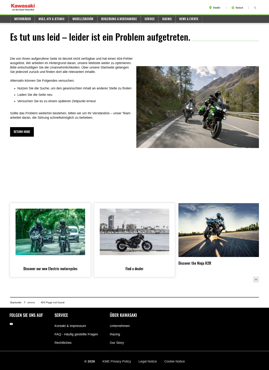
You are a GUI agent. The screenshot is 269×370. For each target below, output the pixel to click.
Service (150, 19)
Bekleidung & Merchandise (119, 19)
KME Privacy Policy (117, 361)
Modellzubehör (83, 19)
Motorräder (22, 19)
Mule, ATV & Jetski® (52, 19)
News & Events (188, 19)
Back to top (256, 279)
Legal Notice (148, 361)
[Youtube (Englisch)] (11, 323)
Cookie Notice (174, 361)
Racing (167, 19)
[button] (22, 132)
